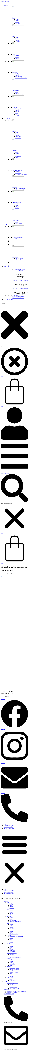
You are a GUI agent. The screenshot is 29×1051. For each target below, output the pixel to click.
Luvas (13, 36)
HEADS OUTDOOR (9, 299)
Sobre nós (6, 824)
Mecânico (17, 23)
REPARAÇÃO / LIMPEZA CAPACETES (20, 285)
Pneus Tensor (18, 223)
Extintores (17, 171)
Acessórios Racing (16, 202)
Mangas (17, 115)
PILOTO (6, 5)
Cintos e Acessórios (20, 189)
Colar (16, 113)
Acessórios (18, 138)
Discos (17, 238)
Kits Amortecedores (20, 259)
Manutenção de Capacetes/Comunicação (18, 296)
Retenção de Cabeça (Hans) (16, 936)
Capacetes (14, 72)
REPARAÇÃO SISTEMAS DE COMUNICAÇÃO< (20, 293)
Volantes (14, 150)
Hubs (16, 157)
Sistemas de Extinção (17, 170)
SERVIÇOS (6, 266)
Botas (13, 54)
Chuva (17, 111)
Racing (17, 19)
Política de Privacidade (9, 825)
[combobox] (7, 303)
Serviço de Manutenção (21, 78)
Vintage (17, 22)
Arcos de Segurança (20, 188)
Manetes (17, 154)
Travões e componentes (17, 237)
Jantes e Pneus (15, 220)
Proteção (14, 107)
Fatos (13, 18)
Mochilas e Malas (19, 94)
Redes (16, 205)
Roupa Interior (15, 90)
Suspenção (15, 257)
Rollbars (17, 208)
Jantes (16, 222)
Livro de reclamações (9, 828)
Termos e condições (8, 827)
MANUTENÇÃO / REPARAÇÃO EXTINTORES (20, 276)
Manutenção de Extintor (18, 298)
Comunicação (18, 76)
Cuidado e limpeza (19, 203)
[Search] (1, 346)
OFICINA (6, 224)
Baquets (14, 131)
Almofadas (18, 136)
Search (2, 503)
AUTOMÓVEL (7, 118)
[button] (14, 488)
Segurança (14, 187)
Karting (17, 20)
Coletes (17, 114)
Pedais (17, 206)
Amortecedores (19, 258)
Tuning (17, 153)
